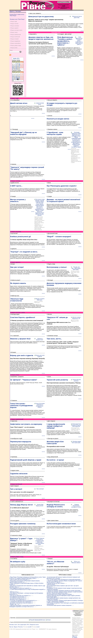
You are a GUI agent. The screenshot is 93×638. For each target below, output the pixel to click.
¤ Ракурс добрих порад (15, 45)
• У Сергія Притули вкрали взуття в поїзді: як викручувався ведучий (26, 589)
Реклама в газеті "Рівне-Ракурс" (17, 19)
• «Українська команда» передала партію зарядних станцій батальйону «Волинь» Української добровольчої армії (64, 592)
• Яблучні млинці (51, 584)
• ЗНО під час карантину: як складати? (19, 595)
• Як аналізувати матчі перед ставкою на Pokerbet (59, 594)
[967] (25, 599)
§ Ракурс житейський (16, 484)
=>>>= (82, 30)
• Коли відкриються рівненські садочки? (19, 588)
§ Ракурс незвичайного (16, 499)
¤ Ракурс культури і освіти (16, 30)
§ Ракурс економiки (15, 231)
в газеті (38, 626)
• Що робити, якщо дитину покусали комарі (20, 603)
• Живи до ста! (13, 591)
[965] (24, 582)
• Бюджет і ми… (13, 604)
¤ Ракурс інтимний (14, 38)
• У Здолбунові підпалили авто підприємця (20, 601)
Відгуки (15, 626)
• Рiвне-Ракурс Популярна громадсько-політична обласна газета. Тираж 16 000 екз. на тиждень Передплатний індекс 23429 (27, 578)
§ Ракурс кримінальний (16, 419)
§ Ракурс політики (15, 181)
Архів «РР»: (16, 58)
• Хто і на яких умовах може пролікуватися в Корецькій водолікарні (63, 579)
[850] (25, 598)
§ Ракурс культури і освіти (17, 312)
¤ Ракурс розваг (13, 47)
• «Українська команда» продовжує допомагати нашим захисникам (63, 590)
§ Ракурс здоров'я (15, 262)
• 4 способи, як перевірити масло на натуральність (22, 600)
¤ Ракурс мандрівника (15, 41)
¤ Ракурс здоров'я (14, 28)
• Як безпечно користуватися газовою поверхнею (59, 605)
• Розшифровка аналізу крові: (16, 596)
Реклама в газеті (13, 624)
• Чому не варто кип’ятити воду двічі (18, 579)
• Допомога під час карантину (16, 599)
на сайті (29, 626)
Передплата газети (34, 624)
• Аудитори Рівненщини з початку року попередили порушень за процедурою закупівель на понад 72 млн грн (25, 606)
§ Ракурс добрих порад (16, 556)
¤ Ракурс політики (14, 23)
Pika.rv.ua (74, 636)
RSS (28, 624)
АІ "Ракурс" (74, 637)
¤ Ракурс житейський (15, 36)
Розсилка (20, 626)
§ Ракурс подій (14, 98)
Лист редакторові (22, 624)
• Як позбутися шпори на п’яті (16, 598)
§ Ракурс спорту (14, 375)
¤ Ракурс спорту (14, 32)
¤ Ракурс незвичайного (15, 43)
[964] (29, 579)
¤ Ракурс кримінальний (15, 34)
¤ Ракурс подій (13, 21)
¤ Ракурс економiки (14, 25)
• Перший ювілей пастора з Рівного (55, 583)
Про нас (11, 626)
